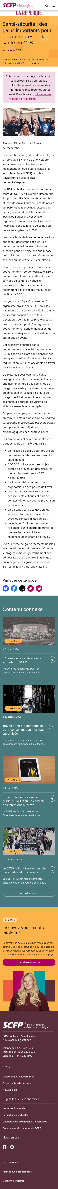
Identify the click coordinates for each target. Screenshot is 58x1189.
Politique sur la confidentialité (17, 1171)
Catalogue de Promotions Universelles (25, 1121)
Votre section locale (14, 1108)
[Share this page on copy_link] (30, 589)
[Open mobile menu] (53, 6)
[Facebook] (4, 1147)
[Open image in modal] (29, 122)
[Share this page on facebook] (14, 589)
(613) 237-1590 (25, 1048)
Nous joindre (10, 1090)
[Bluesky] (12, 1147)
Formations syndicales (16, 1115)
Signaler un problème (13, 1180)
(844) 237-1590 (24, 1055)
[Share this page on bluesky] (6, 589)
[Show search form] (46, 5)
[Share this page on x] (22, 589)
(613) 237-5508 (26, 1052)
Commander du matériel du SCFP (22, 1128)
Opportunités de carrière (17, 1083)
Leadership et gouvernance (18, 1076)
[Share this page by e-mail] (39, 589)
